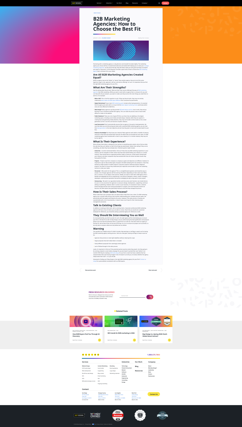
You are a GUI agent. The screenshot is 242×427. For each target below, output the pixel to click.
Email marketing (102, 376)
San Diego (84, 393)
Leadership (151, 370)
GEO (83, 378)
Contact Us (154, 394)
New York (134, 393)
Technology (124, 366)
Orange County (102, 393)
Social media (101, 368)
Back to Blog (97, 13)
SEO (83, 376)
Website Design (86, 366)
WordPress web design (87, 373)
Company (144, 3)
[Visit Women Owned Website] (95, 415)
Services (99, 3)
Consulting (124, 380)
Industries (109, 3)
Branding (112, 366)
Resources (135, 3)
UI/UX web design (86, 368)
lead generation (101, 128)
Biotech (124, 370)
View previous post (90, 270)
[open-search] (159, 3)
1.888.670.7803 (153, 354)
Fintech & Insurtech (127, 368)
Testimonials (151, 376)
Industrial (124, 376)
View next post (153, 270)
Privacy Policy (88, 424)
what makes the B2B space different (110, 100)
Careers (150, 374)
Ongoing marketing (102, 383)
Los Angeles (118, 393)
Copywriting (101, 370)
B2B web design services (126, 109)
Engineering (125, 378)
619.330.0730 (85, 399)
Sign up (150, 296)
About (149, 366)
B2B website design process (88, 381)
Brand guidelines (114, 368)
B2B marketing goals (117, 103)
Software (124, 372)
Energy (123, 382)
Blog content (101, 373)
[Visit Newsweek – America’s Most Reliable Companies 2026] (118, 415)
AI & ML (124, 374)
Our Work (119, 3)
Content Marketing (102, 366)
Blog (127, 3)
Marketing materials (114, 373)
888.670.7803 (101, 399)
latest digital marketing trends (129, 105)
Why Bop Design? (152, 368)
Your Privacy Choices (98, 424)
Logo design (113, 370)
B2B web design (114, 253)
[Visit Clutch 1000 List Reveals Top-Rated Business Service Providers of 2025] (162, 415)
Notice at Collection (108, 424)
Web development (86, 370)
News (149, 372)
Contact (165, 3)
